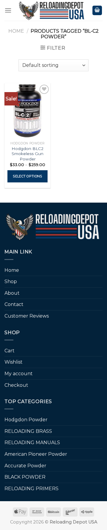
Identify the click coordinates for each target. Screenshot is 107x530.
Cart (9, 351)
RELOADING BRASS (28, 431)
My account (18, 373)
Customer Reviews (26, 316)
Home (16, 31)
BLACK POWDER (24, 477)
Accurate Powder (25, 466)
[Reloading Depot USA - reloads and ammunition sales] (52, 10)
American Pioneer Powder (35, 454)
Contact (13, 304)
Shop (10, 281)
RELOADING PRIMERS (31, 488)
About (12, 293)
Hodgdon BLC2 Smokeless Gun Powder (27, 153)
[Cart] (97, 10)
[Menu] (8, 10)
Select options (27, 176)
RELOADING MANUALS (32, 442)
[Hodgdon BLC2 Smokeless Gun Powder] (27, 110)
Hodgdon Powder (26, 419)
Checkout (16, 385)
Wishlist (13, 362)
